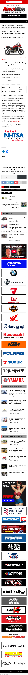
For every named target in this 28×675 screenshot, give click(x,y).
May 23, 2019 (5, 231)
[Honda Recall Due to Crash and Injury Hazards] (4, 218)
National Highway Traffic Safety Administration (14, 189)
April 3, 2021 (5, 37)
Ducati (6, 187)
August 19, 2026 (13, 422)
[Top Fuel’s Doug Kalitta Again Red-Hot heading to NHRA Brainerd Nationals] (4, 419)
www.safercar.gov (15, 121)
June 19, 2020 (12, 220)
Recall (9, 192)
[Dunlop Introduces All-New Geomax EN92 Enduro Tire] (4, 466)
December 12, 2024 (13, 238)
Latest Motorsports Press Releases (13, 387)
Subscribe (22, 177)
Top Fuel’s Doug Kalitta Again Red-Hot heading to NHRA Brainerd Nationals (17, 419)
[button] (26, 21)
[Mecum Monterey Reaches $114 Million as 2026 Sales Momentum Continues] (4, 411)
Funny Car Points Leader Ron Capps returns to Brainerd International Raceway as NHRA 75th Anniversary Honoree (17, 392)
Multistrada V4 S (15, 187)
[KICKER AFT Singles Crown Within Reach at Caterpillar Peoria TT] (4, 450)
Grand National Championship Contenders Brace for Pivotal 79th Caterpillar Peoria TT (17, 441)
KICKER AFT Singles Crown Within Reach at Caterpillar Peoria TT (16, 449)
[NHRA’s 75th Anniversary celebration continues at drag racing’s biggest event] (4, 428)
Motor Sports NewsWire (15, 37)
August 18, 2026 (13, 431)
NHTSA (4, 192)
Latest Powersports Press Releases (13, 436)
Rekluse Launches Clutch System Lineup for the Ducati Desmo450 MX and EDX (17, 474)
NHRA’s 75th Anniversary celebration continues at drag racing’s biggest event (17, 428)
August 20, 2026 (13, 404)
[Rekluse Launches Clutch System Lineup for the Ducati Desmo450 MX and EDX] (4, 474)
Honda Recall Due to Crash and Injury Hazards (17, 217)
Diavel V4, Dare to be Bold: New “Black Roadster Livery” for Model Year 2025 (17, 236)
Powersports (10, 25)
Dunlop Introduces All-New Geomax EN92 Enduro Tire (17, 465)
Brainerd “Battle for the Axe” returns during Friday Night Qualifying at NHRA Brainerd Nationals (17, 402)
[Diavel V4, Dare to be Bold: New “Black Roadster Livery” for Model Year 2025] (4, 236)
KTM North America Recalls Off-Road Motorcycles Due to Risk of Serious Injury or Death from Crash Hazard (18, 458)
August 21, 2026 (13, 396)
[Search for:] (14, 1)
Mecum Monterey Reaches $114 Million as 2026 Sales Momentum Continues (16, 411)
